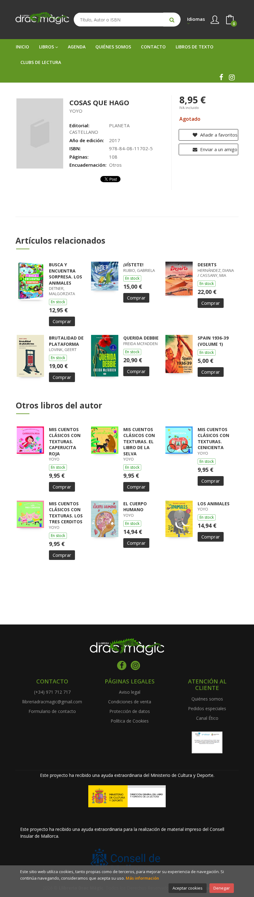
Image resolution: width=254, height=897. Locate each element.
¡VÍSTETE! (133, 265)
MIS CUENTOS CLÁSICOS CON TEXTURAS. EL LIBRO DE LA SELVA (139, 441)
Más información (142, 878)
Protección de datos (129, 711)
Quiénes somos (207, 699)
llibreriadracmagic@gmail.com (52, 702)
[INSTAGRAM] (231, 77)
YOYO (75, 111)
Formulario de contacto (52, 711)
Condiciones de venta (129, 702)
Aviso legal (129, 692)
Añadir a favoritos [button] (218, 135)
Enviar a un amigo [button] (218, 149)
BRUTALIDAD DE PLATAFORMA (66, 341)
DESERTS (207, 265)
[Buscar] (172, 20)
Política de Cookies (130, 721)
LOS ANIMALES (214, 504)
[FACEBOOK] (221, 77)
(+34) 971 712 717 (52, 692)
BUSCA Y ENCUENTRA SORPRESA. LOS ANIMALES (65, 274)
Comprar (62, 321)
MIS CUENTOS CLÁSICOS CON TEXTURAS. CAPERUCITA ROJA (65, 441)
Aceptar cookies (188, 888)
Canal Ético (207, 718)
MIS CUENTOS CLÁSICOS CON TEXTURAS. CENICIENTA (213, 438)
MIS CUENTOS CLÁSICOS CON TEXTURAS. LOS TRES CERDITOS (66, 513)
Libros (47, 47)
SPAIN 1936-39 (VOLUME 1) (213, 341)
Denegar (221, 888)
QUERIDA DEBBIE (141, 338)
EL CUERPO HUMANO (135, 507)
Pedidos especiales (207, 708)
